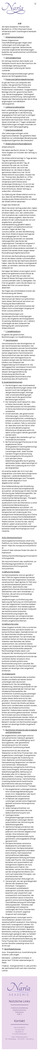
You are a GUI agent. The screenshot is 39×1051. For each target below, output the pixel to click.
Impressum (19, 1012)
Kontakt (19, 1021)
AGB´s (19, 1014)
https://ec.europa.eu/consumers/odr (19, 546)
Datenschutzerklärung (19, 1008)
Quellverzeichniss (19, 1010)
